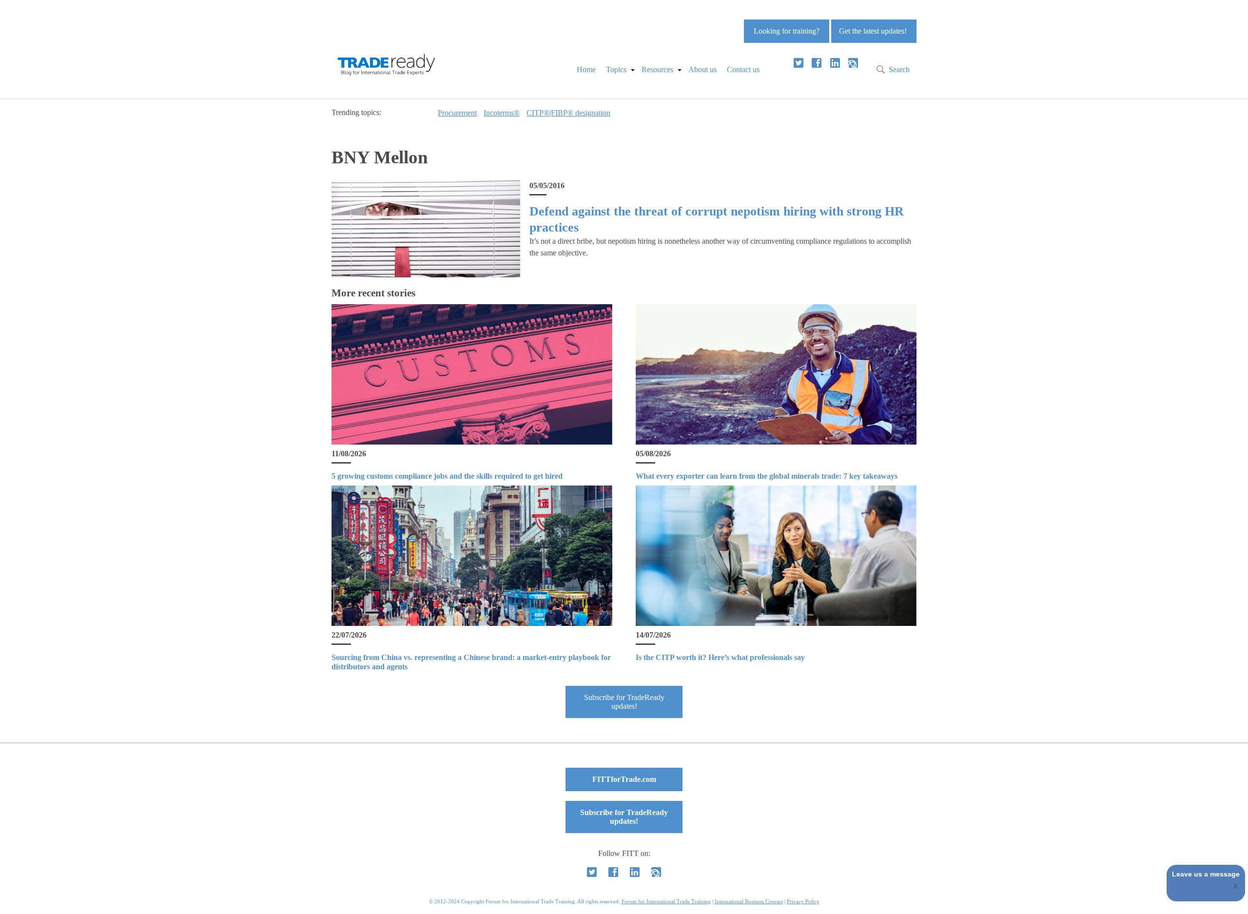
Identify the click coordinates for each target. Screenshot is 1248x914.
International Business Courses (749, 901)
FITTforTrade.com (624, 779)
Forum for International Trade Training (666, 901)
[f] (816, 63)
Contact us (743, 69)
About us (702, 69)
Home (586, 69)
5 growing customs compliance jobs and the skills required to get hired (447, 476)
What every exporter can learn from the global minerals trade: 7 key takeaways (766, 476)
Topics (616, 69)
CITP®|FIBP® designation (568, 113)
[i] (853, 63)
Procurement (457, 113)
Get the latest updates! (873, 31)
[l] (835, 63)
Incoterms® (502, 113)
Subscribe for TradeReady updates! (624, 701)
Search (899, 69)
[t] (798, 63)
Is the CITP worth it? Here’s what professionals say (720, 657)
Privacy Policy (803, 901)
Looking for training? (786, 31)
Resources (657, 69)
